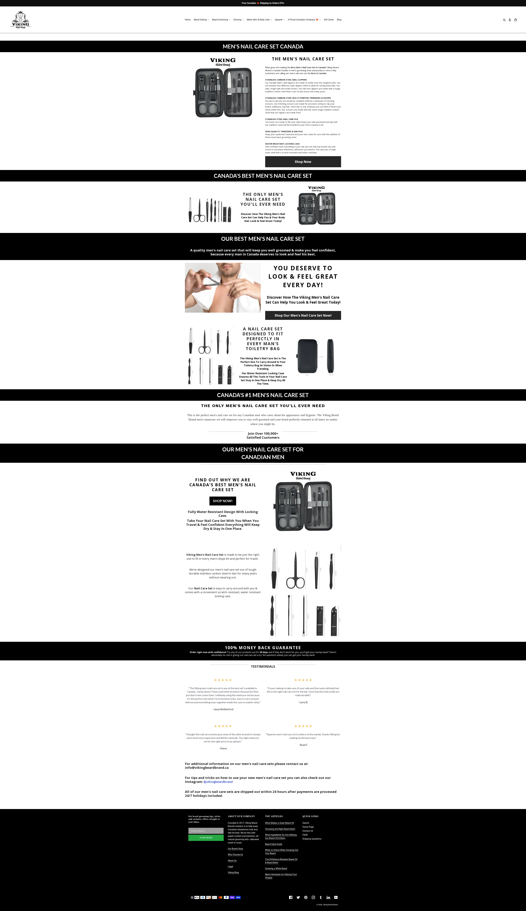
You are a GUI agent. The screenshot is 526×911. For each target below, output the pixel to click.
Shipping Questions (311, 839)
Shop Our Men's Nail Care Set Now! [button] (303, 315)
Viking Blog (233, 872)
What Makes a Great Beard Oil (279, 823)
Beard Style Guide (273, 844)
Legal (230, 866)
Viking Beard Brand (330, 905)
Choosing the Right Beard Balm (280, 829)
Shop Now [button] (303, 161)
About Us (232, 860)
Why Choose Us (235, 854)
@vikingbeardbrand (218, 782)
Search (305, 823)
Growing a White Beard (276, 868)
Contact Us (307, 831)
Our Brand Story (235, 848)
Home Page (308, 827)
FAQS (305, 835)
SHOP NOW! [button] (223, 501)
